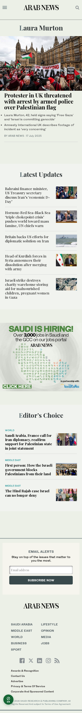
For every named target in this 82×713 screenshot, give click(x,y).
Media (46, 637)
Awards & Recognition (25, 670)
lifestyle (49, 624)
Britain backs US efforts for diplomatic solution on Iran (27, 238)
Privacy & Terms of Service (28, 686)
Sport (16, 649)
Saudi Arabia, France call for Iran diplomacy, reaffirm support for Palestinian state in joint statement (28, 441)
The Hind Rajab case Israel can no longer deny (27, 492)
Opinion (47, 630)
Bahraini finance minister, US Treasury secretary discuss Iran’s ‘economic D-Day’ (27, 195)
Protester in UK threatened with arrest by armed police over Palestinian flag (38, 101)
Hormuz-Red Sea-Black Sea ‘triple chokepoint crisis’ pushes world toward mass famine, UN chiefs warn (27, 219)
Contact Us (18, 676)
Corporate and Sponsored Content (32, 691)
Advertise (17, 681)
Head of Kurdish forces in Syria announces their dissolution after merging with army (26, 262)
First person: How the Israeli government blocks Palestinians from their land (28, 469)
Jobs (45, 643)
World (9, 430)
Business (19, 643)
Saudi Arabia (22, 624)
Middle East (13, 460)
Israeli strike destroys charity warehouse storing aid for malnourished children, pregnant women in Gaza (27, 289)
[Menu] (5, 7)
